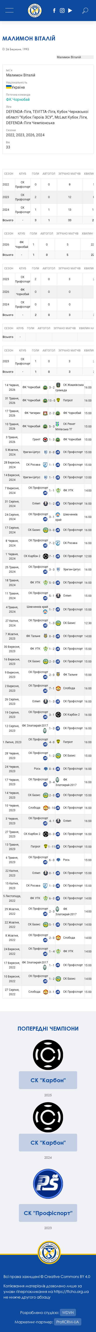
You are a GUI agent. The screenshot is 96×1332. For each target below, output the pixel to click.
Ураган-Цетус (32, 452)
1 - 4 (52, 951)
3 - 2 (52, 387)
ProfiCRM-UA (67, 1321)
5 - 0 (52, 582)
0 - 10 (51, 808)
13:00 (88, 477)
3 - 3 (52, 569)
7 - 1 (52, 556)
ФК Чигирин (32, 413)
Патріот (67, 400)
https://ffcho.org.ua (71, 1291)
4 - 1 (52, 821)
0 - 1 (52, 873)
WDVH (68, 1312)
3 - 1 (52, 517)
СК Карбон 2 (32, 556)
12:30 (88, 623)
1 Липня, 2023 (12, 742)
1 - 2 (52, 503)
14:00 (88, 490)
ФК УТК (67, 490)
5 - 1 (52, 595)
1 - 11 (51, 846)
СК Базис (34, 530)
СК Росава (33, 464)
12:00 (88, 556)
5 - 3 (52, 426)
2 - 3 (52, 661)
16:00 (88, 387)
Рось (37, 768)
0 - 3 (52, 834)
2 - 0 (52, 675)
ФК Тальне (33, 636)
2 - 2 (52, 413)
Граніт (37, 439)
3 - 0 (52, 530)
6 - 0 (52, 860)
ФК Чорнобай (18, 99)
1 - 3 (52, 439)
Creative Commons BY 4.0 (67, 1276)
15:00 (88, 413)
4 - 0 (52, 742)
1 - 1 (52, 465)
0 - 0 (52, 452)
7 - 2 (52, 543)
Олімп (36, 503)
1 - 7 (52, 609)
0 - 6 (52, 769)
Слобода (68, 688)
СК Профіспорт (72, 452)
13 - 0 (51, 400)
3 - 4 (52, 782)
